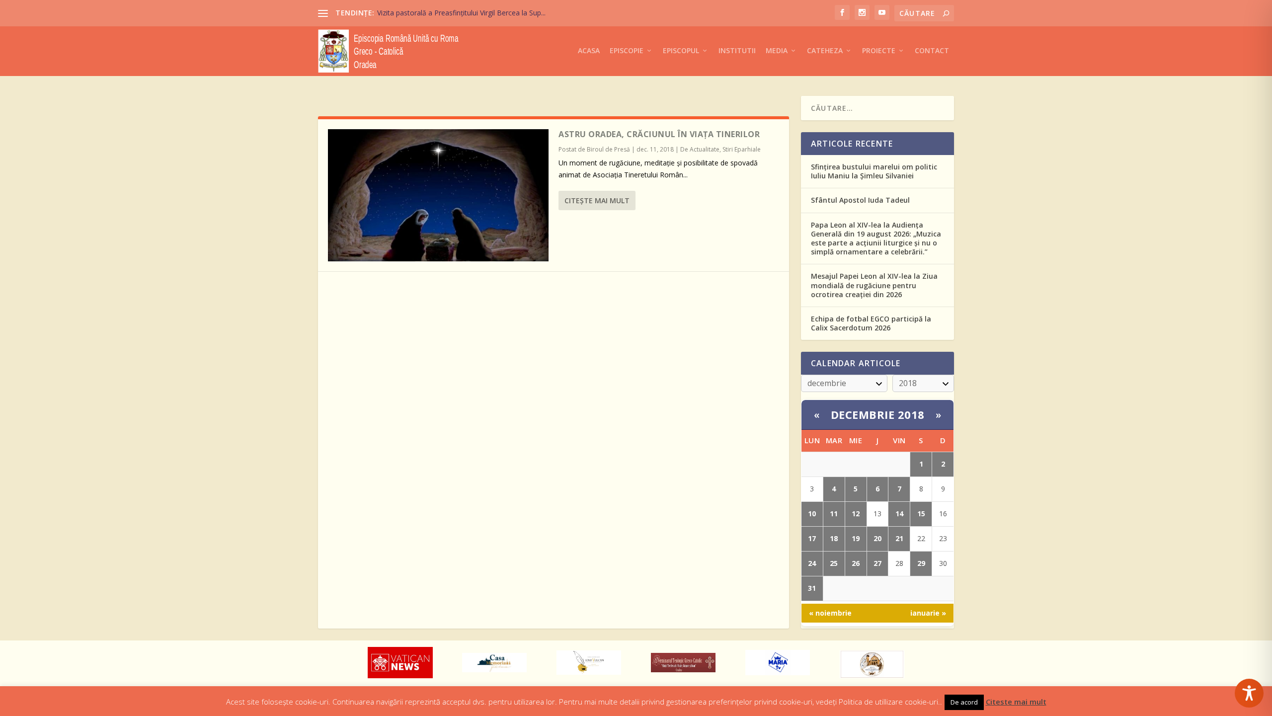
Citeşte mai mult (597, 200)
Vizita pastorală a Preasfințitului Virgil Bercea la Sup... (461, 12)
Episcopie (626, 51)
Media (777, 51)
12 (856, 513)
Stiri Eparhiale (741, 149)
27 (877, 563)
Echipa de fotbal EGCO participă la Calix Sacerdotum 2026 (871, 323)
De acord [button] (964, 702)
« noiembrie (830, 613)
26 (856, 563)
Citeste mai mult (1016, 702)
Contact (932, 51)
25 (834, 563)
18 (834, 538)
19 (856, 538)
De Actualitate (699, 149)
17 (812, 538)
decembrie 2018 (878, 414)
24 (812, 563)
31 (812, 588)
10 (812, 513)
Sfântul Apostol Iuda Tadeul (860, 200)
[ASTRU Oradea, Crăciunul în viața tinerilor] (438, 195)
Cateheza (825, 51)
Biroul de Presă (608, 149)
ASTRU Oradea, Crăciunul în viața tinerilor (659, 134)
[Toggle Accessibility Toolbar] (1249, 693)
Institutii (737, 51)
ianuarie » (928, 613)
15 (921, 513)
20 (877, 538)
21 (899, 538)
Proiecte (878, 51)
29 (921, 563)
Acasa (589, 51)
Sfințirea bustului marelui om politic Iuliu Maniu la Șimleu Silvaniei (874, 171)
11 (834, 513)
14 (899, 513)
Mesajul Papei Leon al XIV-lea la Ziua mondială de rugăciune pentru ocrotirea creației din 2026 (874, 285)
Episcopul (681, 51)
